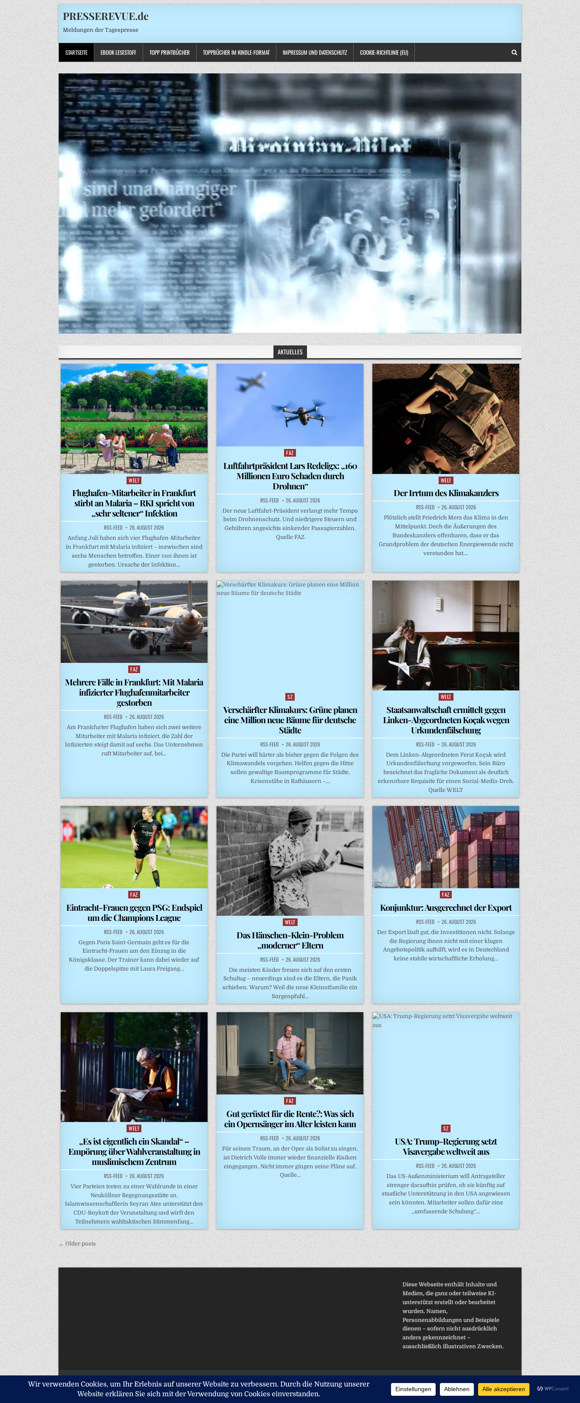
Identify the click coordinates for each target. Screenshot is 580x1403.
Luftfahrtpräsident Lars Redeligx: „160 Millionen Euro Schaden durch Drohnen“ (290, 475)
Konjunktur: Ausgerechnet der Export (446, 907)
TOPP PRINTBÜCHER (169, 52)
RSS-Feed (113, 527)
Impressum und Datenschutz (315, 52)
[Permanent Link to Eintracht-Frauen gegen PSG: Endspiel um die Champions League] (134, 847)
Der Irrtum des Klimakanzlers (446, 492)
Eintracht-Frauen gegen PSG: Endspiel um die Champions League (134, 912)
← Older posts (77, 1243)
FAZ (290, 452)
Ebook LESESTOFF (118, 52)
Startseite (76, 52)
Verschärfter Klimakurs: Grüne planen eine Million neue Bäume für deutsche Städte (290, 719)
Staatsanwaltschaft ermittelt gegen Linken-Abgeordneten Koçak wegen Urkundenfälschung (446, 719)
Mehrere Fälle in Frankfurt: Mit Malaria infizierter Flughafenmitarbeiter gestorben (134, 692)
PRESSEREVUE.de (106, 15)
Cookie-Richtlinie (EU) (384, 52)
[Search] (514, 52)
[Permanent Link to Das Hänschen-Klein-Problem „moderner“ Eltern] (290, 861)
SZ (290, 696)
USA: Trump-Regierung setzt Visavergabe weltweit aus (446, 1146)
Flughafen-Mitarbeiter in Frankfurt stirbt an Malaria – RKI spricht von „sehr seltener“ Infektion (134, 503)
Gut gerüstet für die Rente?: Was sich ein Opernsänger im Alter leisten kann (290, 1118)
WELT (134, 480)
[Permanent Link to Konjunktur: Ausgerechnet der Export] (445, 847)
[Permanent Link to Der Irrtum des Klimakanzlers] (445, 419)
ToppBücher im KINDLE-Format (236, 52)
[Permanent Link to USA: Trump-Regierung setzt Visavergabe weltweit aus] (445, 1067)
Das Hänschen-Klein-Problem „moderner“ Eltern (290, 940)
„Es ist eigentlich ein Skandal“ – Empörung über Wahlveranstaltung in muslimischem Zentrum (134, 1151)
